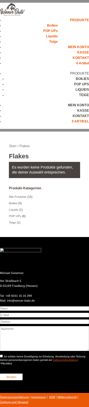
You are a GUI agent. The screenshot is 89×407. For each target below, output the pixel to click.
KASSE (83, 52)
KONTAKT (81, 58)
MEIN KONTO (78, 47)
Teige (53, 41)
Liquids (52, 36)
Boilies (52, 25)
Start (12, 146)
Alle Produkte (17, 196)
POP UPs (50, 31)
